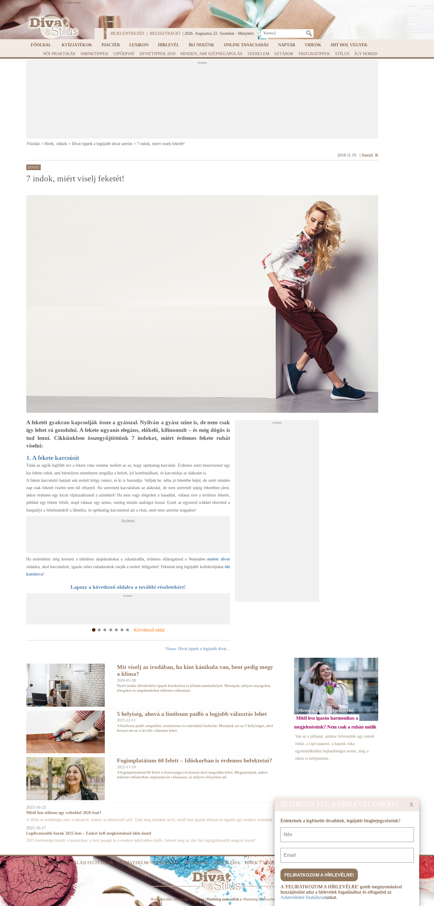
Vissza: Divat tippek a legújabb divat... (197, 649)
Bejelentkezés (127, 33)
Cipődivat (124, 54)
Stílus (342, 54)
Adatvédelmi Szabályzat (303, 897)
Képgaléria (226, 863)
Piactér (111, 45)
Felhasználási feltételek (83, 863)
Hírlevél (168, 45)
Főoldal (41, 45)
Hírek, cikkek (55, 144)
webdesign (181, 899)
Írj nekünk (201, 45)
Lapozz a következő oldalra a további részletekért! (128, 587)
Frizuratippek (314, 54)
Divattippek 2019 (157, 54)
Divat (33, 167)
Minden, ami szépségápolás (211, 54)
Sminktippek (94, 54)
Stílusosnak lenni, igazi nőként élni (324, 710)
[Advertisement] (202, 101)
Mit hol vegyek (349, 45)
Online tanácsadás (246, 45)
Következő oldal (149, 629)
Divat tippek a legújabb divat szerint (102, 144)
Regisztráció (165, 33)
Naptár (286, 45)
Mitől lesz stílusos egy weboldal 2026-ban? (63, 812)
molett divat (218, 559)
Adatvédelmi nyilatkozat (149, 863)
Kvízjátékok (77, 45)
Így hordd (366, 54)
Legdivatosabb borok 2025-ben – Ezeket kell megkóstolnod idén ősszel (88, 833)
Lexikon (139, 45)
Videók (313, 45)
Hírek (251, 863)
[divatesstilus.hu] (52, 26)
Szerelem (258, 54)
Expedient (197, 899)
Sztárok (283, 54)
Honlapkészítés (161, 899)
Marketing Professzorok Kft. (263, 899)
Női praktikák (59, 54)
